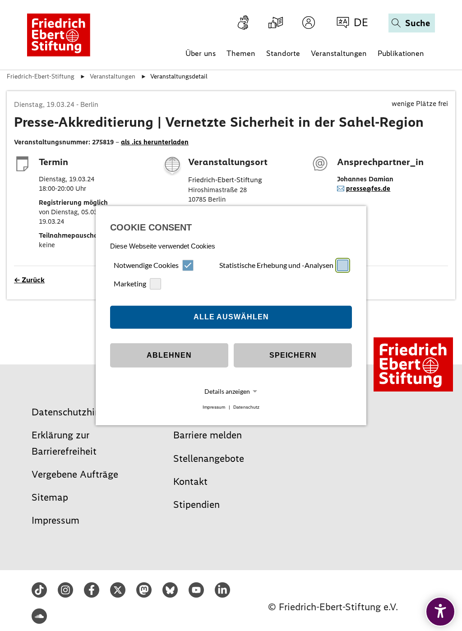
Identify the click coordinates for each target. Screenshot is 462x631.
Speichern (293, 355)
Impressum (214, 407)
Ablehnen (169, 355)
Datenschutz (246, 407)
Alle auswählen (231, 317)
